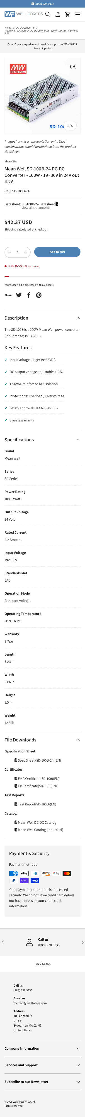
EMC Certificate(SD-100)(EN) (38, 778)
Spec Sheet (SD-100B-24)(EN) (39, 760)
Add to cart (57, 252)
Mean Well (11, 161)
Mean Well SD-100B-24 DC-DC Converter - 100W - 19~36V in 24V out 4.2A (41, 32)
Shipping (10, 229)
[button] (68, 14)
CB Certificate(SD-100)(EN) (37, 785)
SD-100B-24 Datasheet (39, 204)
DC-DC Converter (25, 27)
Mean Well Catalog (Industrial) (40, 829)
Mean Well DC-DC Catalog (36, 822)
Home (8, 27)
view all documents (36, 207)
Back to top (43, 964)
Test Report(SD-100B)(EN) (36, 804)
